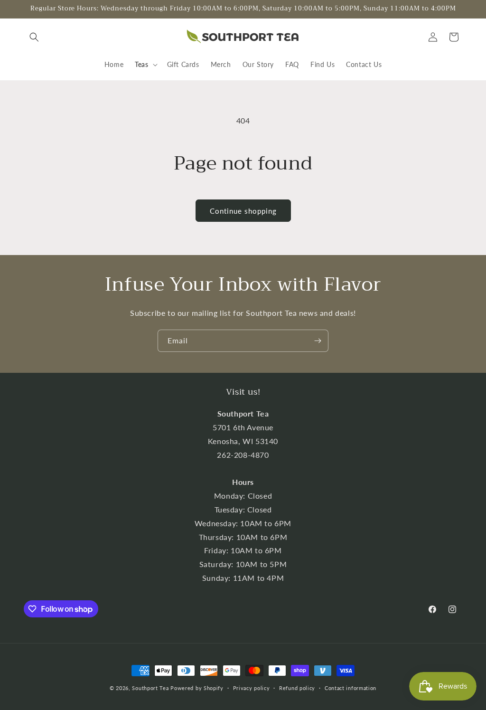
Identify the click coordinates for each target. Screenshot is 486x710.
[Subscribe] (317, 341)
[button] (34, 37)
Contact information (350, 688)
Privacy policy (251, 688)
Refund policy (297, 688)
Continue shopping (243, 211)
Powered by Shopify (197, 688)
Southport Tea (150, 688)
